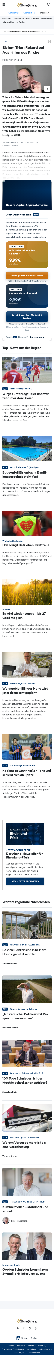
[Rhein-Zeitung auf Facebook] (23, 1328)
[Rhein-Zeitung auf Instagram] (29, 1328)
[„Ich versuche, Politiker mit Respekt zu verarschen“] (27, 989)
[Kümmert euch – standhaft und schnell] (27, 1181)
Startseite (6, 18)
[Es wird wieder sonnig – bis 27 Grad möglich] (27, 591)
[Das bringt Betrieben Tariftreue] (27, 523)
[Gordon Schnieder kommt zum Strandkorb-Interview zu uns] (27, 1246)
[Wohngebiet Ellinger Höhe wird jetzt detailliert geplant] (27, 664)
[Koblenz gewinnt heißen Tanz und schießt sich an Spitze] (27, 746)
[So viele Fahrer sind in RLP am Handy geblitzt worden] (27, 924)
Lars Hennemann (19, 1220)
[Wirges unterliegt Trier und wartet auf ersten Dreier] (27, 369)
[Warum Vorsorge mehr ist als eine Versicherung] (27, 1117)
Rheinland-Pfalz (22, 18)
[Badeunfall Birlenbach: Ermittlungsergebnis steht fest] (27, 448)
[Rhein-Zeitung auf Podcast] (35, 1328)
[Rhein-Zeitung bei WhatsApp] (17, 1328)
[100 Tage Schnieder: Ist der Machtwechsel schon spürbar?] (27, 1053)
